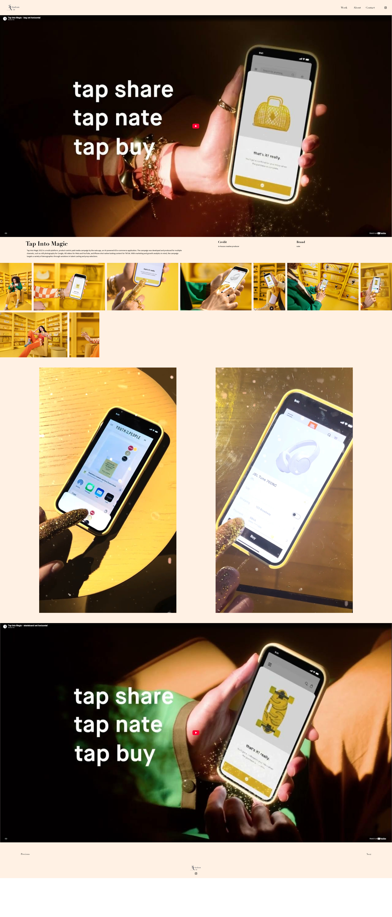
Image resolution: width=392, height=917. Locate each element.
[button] (172, 610)
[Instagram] (385, 7)
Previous (25, 854)
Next (369, 854)
